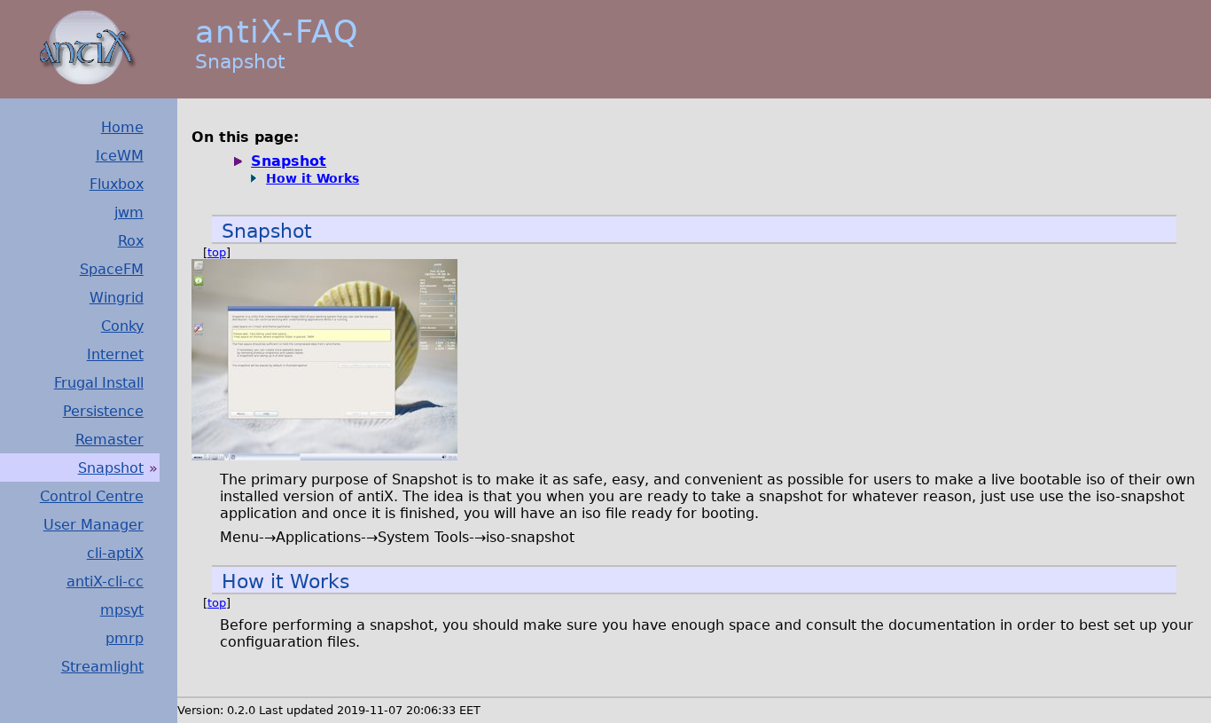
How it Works (312, 178)
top (216, 252)
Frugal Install (99, 382)
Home (122, 127)
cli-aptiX (115, 553)
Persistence (103, 411)
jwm (129, 212)
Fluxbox (117, 184)
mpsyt (122, 609)
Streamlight (102, 666)
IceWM (120, 155)
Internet (115, 354)
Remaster (109, 439)
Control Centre (92, 496)
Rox (131, 240)
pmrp (124, 638)
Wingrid (117, 297)
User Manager (93, 524)
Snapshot (111, 468)
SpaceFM (112, 269)
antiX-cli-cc (105, 581)
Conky (122, 326)
